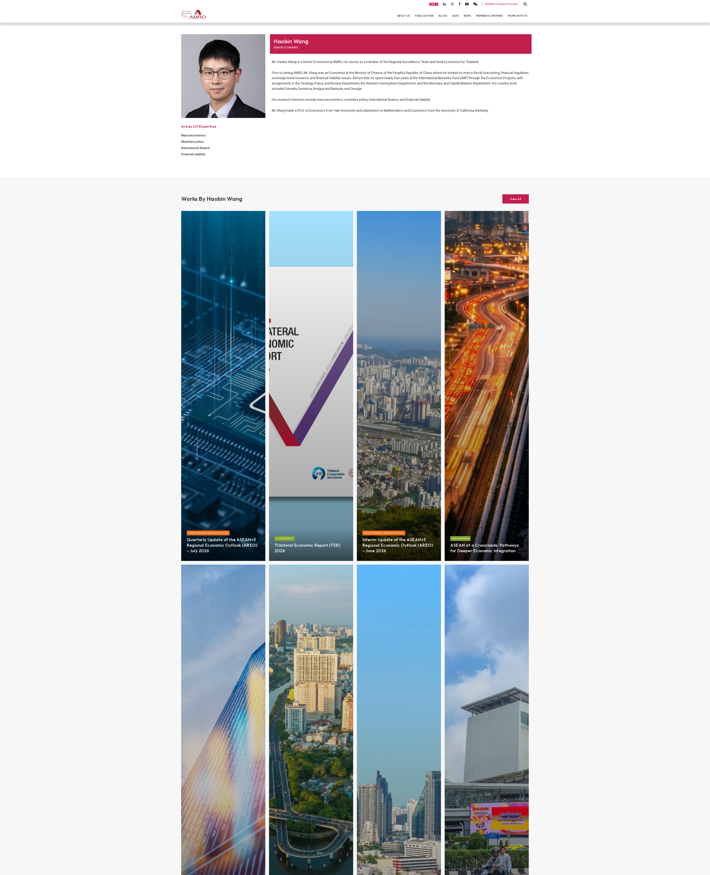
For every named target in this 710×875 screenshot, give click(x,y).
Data (455, 15)
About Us (403, 15)
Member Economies (489, 15)
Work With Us (517, 15)
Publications (424, 15)
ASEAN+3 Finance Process (501, 4)
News (467, 15)
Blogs (443, 15)
